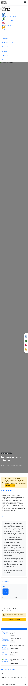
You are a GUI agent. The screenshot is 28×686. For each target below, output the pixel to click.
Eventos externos (6, 674)
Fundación (5, 38)
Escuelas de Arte (6, 25)
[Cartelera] (26, 349)
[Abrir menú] (25, 2)
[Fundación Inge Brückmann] (26, 336)
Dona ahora (5, 55)
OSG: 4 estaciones (14, 652)
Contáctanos (5, 60)
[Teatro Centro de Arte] (26, 341)
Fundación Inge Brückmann (9, 16)
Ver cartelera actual (10, 485)
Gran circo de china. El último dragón (17, 660)
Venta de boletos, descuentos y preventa (12, 681)
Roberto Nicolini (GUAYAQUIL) (17, 645)
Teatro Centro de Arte (7, 21)
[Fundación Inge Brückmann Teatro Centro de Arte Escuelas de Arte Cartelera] (26, 343)
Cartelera (4, 29)
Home (3, 34)
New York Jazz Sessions (15, 632)
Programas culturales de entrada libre (12, 677)
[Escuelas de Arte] (26, 345)
